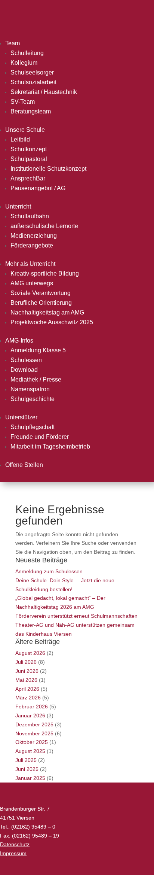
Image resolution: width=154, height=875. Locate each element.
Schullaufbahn (29, 216)
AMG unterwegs (31, 283)
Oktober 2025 (31, 742)
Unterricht (18, 206)
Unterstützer (21, 417)
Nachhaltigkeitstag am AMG (47, 312)
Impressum (13, 853)
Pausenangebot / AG (37, 188)
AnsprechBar (27, 178)
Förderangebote (31, 245)
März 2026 (28, 698)
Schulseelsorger (32, 72)
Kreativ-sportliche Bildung (44, 273)
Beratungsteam (30, 111)
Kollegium (23, 63)
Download (24, 370)
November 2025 (34, 733)
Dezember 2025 (34, 724)
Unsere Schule (25, 130)
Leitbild (20, 139)
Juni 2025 (26, 769)
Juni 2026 (26, 671)
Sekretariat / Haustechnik (43, 92)
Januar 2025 (30, 778)
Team (12, 43)
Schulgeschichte (32, 399)
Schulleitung (27, 53)
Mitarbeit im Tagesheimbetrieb (50, 446)
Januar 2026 (30, 715)
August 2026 (30, 653)
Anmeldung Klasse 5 (38, 350)
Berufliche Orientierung (41, 303)
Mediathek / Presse (35, 379)
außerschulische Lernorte (44, 226)
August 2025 (30, 751)
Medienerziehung (33, 236)
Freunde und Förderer (39, 437)
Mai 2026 (26, 680)
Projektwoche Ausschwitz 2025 (51, 322)
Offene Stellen (24, 465)
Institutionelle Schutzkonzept (48, 168)
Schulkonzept (28, 149)
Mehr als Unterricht (30, 264)
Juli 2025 (26, 760)
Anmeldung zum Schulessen (49, 571)
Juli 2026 (26, 662)
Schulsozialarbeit (33, 82)
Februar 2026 (31, 707)
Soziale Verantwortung (40, 293)
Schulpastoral (28, 159)
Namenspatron (30, 389)
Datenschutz (15, 844)
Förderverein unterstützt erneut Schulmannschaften (76, 616)
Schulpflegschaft (32, 427)
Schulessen (26, 360)
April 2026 (27, 689)
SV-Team (22, 101)
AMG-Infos (19, 340)
